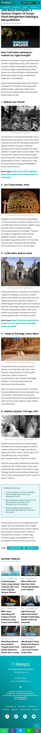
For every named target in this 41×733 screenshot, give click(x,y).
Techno (16, 7)
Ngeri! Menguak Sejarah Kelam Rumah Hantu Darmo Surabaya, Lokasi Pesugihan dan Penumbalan (21, 502)
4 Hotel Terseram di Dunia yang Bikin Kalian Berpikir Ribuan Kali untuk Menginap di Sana (20, 494)
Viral (2, 578)
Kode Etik (5, 709)
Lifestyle (6, 7)
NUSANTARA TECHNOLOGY (23, 669)
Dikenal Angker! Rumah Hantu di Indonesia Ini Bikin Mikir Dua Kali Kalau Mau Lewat (20, 510)
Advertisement (10, 706)
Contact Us (32, 706)
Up (37, 725)
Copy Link (36, 730)
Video (25, 7)
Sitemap (35, 709)
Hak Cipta (22, 706)
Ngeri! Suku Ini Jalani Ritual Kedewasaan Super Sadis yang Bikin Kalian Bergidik (20, 323)
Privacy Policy (25, 709)
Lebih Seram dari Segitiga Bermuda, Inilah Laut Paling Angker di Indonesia (19, 174)
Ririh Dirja (18, 23)
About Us (14, 709)
